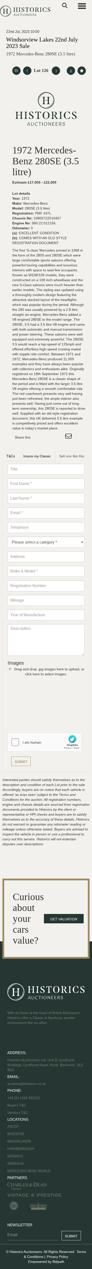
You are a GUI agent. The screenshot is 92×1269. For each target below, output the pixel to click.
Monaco (15, 1156)
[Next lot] (56, 70)
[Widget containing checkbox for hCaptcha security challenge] (45, 742)
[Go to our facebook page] (12, 1038)
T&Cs (10, 456)
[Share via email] (69, 437)
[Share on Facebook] (38, 437)
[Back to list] (16, 70)
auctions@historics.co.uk (26, 1084)
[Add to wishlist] (82, 70)
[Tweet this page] (48, 437)
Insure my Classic (37, 456)
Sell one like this (71, 456)
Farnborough (20, 1149)
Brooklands (19, 1141)
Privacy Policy (57, 1257)
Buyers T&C (16, 1105)
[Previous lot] (27, 70)
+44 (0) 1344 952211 (23, 1098)
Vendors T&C (18, 1113)
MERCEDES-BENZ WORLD (29, 1171)
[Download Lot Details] (71, 70)
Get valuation (63, 919)
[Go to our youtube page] (32, 1038)
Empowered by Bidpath (46, 1262)
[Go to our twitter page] (22, 1038)
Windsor (15, 1163)
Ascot (13, 1126)
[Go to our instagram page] (59, 437)
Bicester (15, 1134)
